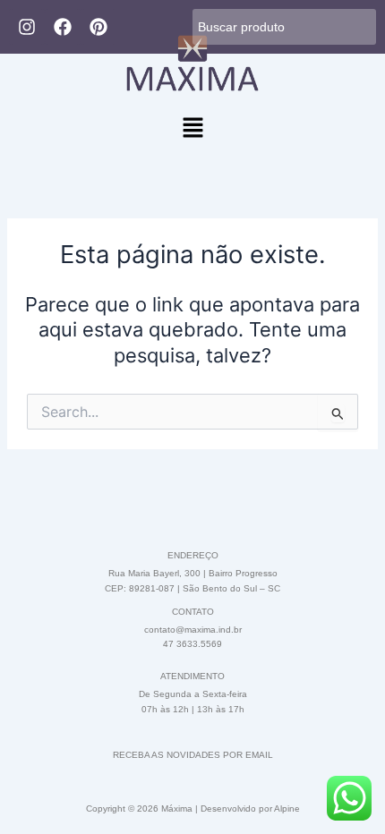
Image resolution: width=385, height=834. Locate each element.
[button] (192, 128)
